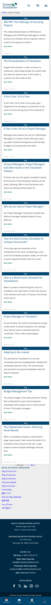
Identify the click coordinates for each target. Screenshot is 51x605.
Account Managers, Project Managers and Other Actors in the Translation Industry (24, 167)
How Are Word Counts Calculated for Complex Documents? (24, 240)
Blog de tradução (8, 485)
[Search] (29, 5)
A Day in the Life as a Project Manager (25, 129)
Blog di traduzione (9, 474)
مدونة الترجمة (7, 504)
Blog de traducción (9, 471)
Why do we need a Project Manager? (24, 206)
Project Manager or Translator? (21, 316)
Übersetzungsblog (9, 482)
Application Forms (27, 572)
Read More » (8, 46)
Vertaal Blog (6, 489)
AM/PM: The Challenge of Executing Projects (23, 23)
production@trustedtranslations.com (25, 568)
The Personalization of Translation (22, 61)
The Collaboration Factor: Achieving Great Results (23, 428)
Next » (33, 465)
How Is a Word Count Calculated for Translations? (23, 279)
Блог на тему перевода (11, 496)
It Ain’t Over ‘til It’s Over (17, 96)
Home (4, 12)
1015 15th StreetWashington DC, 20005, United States (25, 541)
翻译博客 (5, 500)
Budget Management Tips (18, 391)
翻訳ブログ (6, 493)
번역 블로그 (7, 507)
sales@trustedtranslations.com (25, 562)
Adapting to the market (16, 352)
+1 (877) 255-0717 (29, 555)
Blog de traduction (9, 478)
